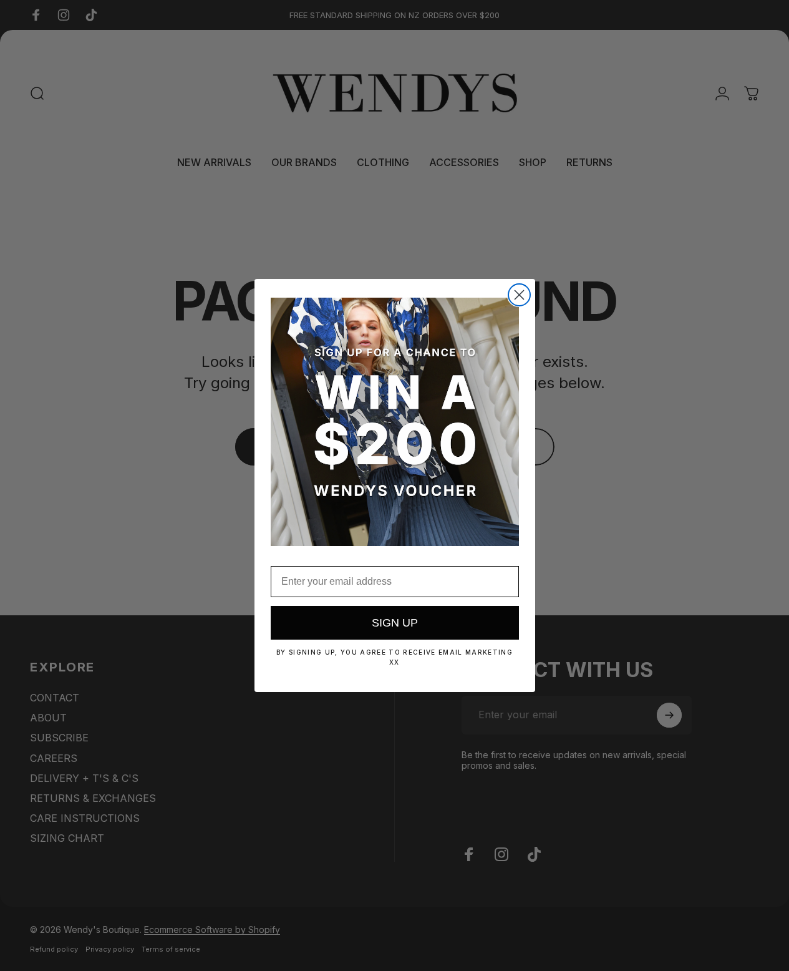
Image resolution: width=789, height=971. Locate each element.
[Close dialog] (519, 295)
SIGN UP (395, 623)
